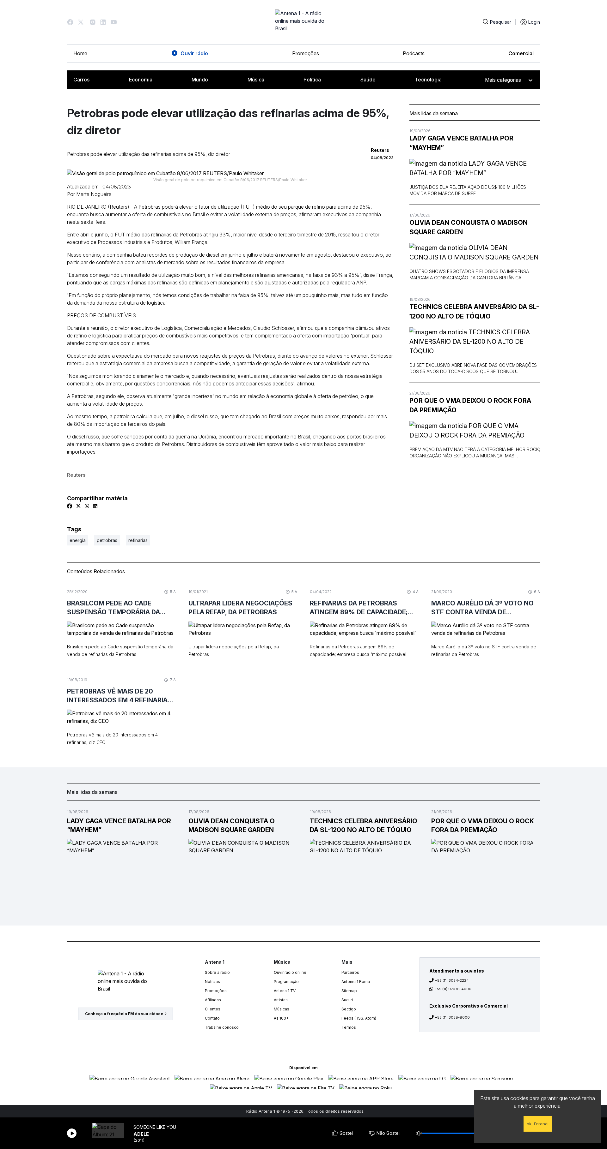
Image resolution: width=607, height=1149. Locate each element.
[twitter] (78, 506)
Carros (81, 79)
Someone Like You (154, 1127)
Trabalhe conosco (222, 1027)
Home (80, 53)
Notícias (212, 981)
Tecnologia (428, 79)
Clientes (212, 1009)
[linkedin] (95, 506)
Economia (140, 79)
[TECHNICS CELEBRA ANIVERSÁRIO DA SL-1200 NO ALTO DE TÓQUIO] (474, 341)
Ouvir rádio (194, 53)
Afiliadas (213, 999)
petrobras (107, 540)
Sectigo (348, 1009)
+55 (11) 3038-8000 (452, 1017)
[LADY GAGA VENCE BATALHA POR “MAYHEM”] (474, 168)
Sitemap (349, 990)
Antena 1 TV (285, 990)
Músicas (281, 1009)
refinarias (138, 540)
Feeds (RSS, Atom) (358, 1018)
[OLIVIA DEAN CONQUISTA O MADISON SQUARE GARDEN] (474, 252)
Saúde (368, 79)
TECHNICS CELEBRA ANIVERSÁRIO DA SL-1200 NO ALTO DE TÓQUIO (474, 311)
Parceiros (350, 972)
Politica (312, 79)
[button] (70, 22)
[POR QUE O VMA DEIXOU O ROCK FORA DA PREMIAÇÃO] (474, 430)
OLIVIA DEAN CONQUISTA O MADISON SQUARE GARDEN (468, 227)
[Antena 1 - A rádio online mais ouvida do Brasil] (303, 22)
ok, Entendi (538, 1123)
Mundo (200, 79)
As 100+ (281, 1018)
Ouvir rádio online (290, 972)
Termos (348, 1027)
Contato (212, 1018)
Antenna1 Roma (355, 981)
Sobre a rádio (217, 972)
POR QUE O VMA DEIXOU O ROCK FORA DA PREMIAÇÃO (470, 405)
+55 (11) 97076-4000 (453, 989)
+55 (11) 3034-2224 (452, 980)
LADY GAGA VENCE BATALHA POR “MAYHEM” (461, 143)
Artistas (281, 999)
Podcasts (414, 53)
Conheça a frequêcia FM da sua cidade (124, 1013)
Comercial (521, 53)
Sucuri (347, 999)
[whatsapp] (87, 506)
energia (78, 540)
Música (256, 79)
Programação (286, 981)
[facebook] (69, 506)
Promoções (305, 53)
